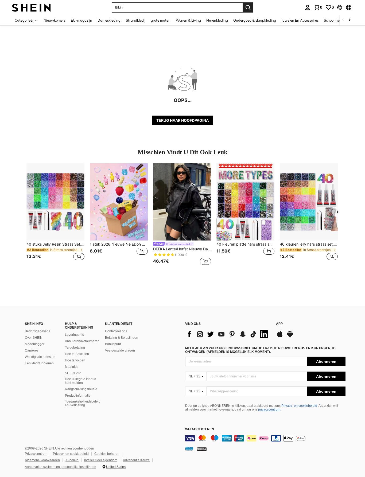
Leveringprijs (74, 335)
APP (279, 324)
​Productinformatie (78, 395)
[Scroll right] (349, 20)
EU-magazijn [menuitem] (81, 20)
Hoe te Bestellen (77, 354)
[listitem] (55, 215)
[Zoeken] (248, 7)
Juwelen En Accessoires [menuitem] (300, 20)
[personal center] (307, 7)
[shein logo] (31, 7)
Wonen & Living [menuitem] (188, 20)
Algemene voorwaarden (42, 460)
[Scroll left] (343, 20)
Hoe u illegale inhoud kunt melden (80, 381)
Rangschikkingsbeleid (81, 389)
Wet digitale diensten (40, 357)
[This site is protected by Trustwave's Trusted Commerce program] (189, 449)
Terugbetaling (75, 347)
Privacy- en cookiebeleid (299, 406)
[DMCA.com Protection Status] (202, 449)
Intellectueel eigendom (100, 460)
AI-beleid (72, 460)
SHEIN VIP (73, 373)
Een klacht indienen (39, 363)
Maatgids (71, 367)
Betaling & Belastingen (121, 338)
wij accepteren (199, 429)
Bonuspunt (113, 344)
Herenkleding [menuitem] (217, 20)
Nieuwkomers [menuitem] (54, 20)
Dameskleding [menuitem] (109, 20)
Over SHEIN (33, 338)
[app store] (280, 336)
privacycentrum (269, 409)
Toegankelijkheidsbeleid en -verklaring (82, 403)
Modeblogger (34, 344)
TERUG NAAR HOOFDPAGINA (182, 120)
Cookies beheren (106, 454)
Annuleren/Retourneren (82, 341)
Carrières (31, 350)
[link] (318, 7)
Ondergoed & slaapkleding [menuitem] (254, 20)
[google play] (290, 336)
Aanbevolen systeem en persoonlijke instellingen (60, 467)
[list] (228, 334)
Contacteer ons (116, 331)
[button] (339, 7)
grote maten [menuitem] (160, 20)
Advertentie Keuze (136, 460)
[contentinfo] (265, 438)
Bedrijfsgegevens (37, 331)
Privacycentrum (36, 454)
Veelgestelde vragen (120, 350)
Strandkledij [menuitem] (135, 20)
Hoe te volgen (75, 360)
